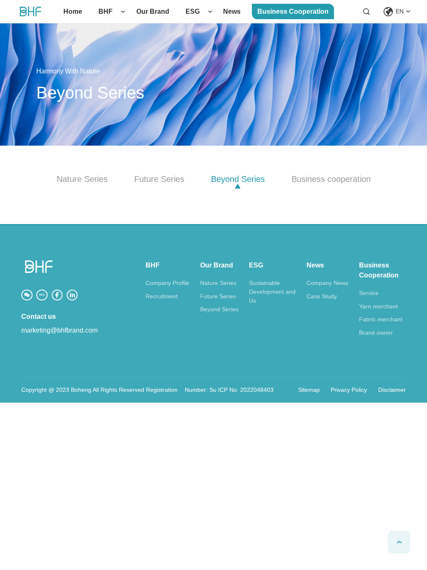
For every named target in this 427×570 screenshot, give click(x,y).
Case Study (321, 296)
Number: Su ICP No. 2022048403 (229, 389)
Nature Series (218, 283)
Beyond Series (219, 309)
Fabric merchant (380, 319)
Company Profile (167, 283)
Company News (327, 283)
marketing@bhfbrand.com (59, 330)
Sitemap (309, 389)
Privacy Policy (349, 389)
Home (72, 11)
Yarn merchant (378, 306)
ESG (193, 11)
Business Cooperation (293, 11)
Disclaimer (392, 389)
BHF (105, 11)
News (232, 11)
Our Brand (152, 11)
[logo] (30, 11)
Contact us (38, 316)
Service (369, 293)
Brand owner (376, 332)
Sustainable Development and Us (272, 292)
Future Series (218, 296)
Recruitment (162, 296)
